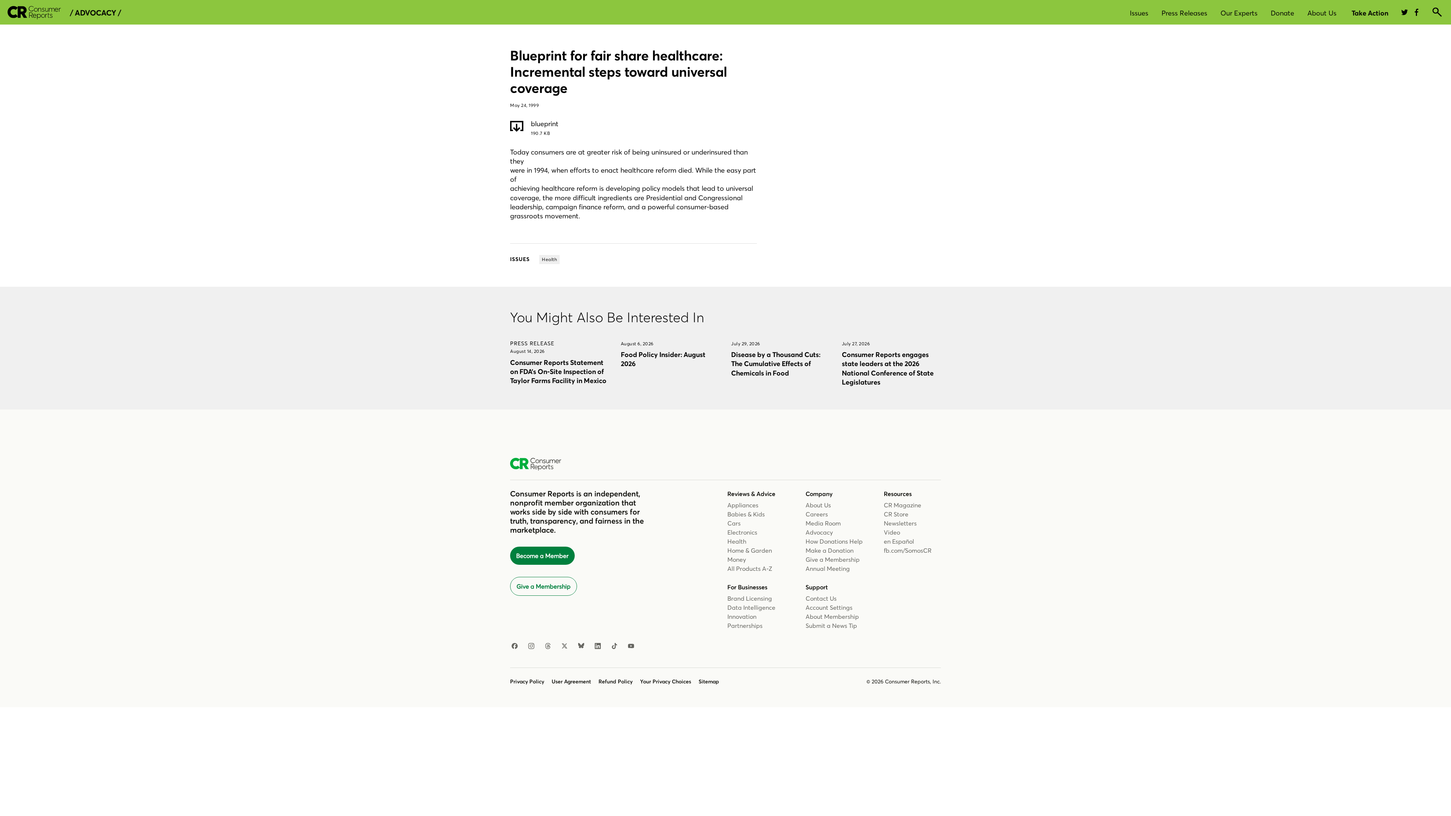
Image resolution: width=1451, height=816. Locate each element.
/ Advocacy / (95, 12)
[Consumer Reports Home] (539, 464)
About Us (1322, 13)
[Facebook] (514, 646)
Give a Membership (544, 586)
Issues (1139, 13)
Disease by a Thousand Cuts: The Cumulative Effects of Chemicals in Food (775, 363)
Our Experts (1239, 13)
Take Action (1370, 13)
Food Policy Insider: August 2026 (663, 359)
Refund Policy (616, 681)
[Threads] (547, 646)
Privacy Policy (527, 681)
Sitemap (709, 681)
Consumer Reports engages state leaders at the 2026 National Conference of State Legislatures (888, 368)
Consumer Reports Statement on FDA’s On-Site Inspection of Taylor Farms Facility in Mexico (558, 371)
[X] (564, 646)
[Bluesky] (581, 646)
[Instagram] (531, 646)
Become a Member (542, 555)
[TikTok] (614, 646)
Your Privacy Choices (665, 681)
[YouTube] (631, 646)
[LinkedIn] (597, 646)
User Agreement (571, 681)
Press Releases (1184, 13)
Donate (1282, 13)
